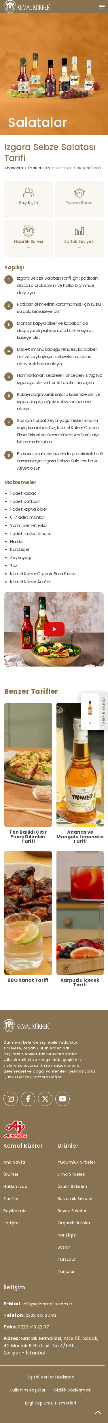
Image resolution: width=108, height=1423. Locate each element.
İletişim (11, 1223)
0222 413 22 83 (41, 1315)
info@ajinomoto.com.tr (47, 1304)
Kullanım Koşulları (28, 1390)
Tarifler (35, 168)
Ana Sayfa (14, 1162)
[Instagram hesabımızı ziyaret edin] (10, 1099)
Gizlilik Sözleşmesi (73, 1390)
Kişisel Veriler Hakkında (50, 1377)
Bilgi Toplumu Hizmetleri (50, 1403)
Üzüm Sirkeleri (72, 1186)
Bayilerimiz (14, 1211)
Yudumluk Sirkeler (77, 1162)
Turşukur (67, 1259)
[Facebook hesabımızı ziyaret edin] (28, 1099)
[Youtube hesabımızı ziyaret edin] (62, 1099)
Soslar (64, 1247)
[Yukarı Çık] (98, 1413)
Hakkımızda (15, 1186)
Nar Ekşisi (67, 1235)
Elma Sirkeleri (72, 1174)
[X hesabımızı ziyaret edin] (45, 1099)
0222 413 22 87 (33, 1327)
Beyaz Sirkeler (72, 1211)
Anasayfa (13, 168)
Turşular (66, 1271)
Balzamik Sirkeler (75, 1198)
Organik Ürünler (74, 1223)
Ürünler (11, 1174)
